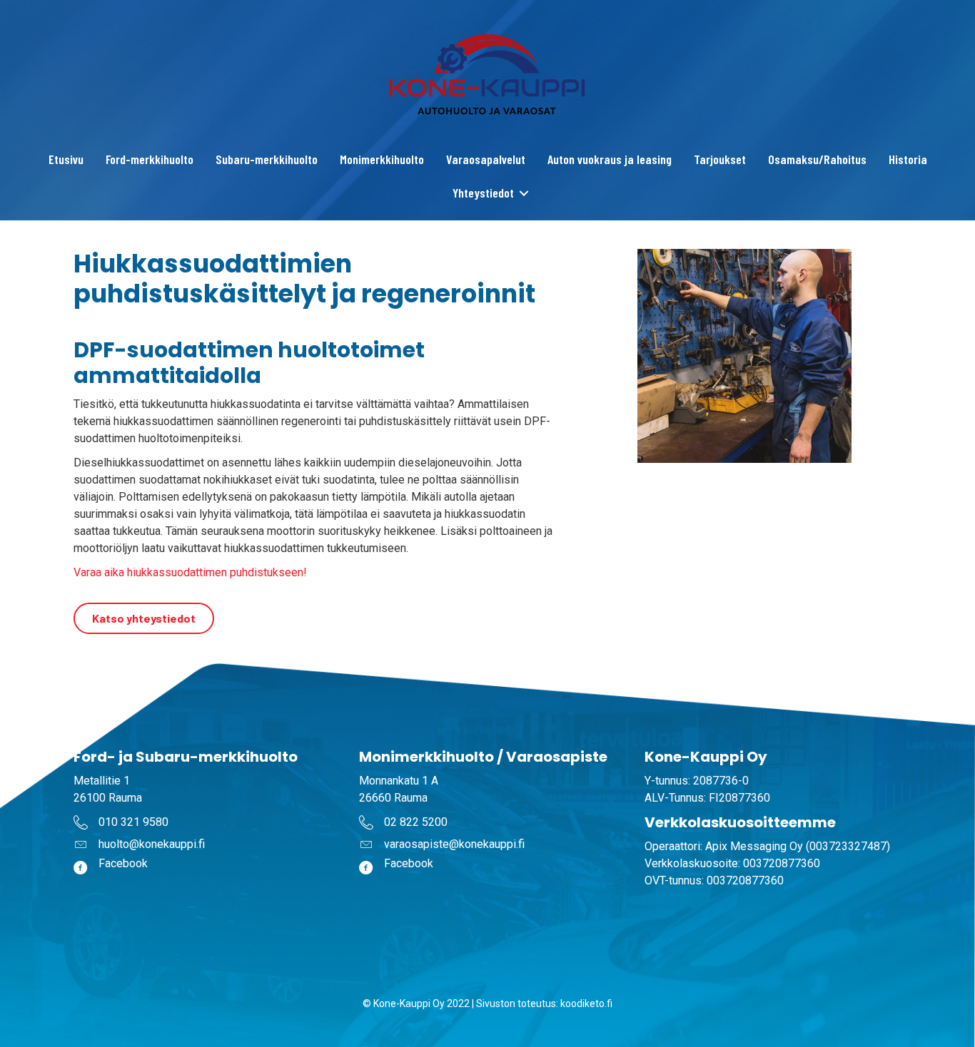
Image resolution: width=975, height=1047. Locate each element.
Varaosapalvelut (485, 159)
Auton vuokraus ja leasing (609, 159)
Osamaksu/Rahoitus (817, 159)
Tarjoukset (720, 159)
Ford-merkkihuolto (149, 159)
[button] (524, 193)
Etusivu (66, 159)
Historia (908, 159)
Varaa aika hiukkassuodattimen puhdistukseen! (190, 572)
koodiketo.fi (586, 1003)
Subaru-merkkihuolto (267, 159)
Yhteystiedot (483, 192)
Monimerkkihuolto (382, 159)
